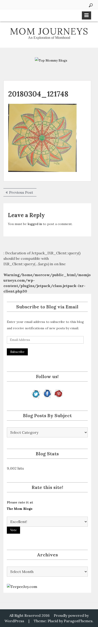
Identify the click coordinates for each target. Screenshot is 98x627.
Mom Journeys (49, 31)
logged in (35, 224)
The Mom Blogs (19, 509)
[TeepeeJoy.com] (22, 586)
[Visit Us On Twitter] (36, 393)
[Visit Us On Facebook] (47, 393)
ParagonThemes (78, 621)
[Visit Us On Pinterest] (58, 393)
